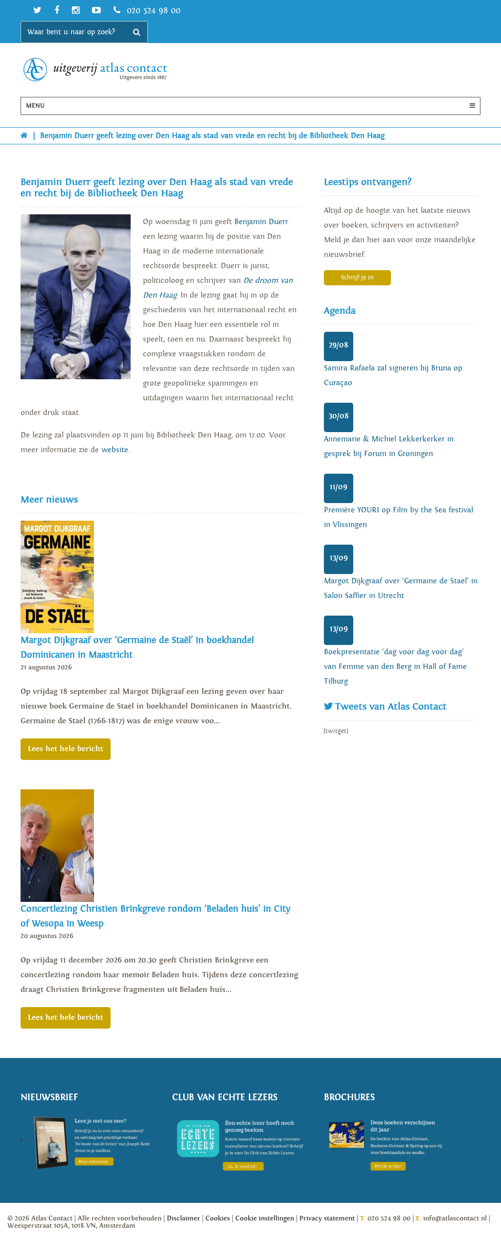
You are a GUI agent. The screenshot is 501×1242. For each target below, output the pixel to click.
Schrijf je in (357, 277)
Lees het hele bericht (65, 749)
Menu (35, 106)
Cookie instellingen (264, 1218)
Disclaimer (183, 1218)
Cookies (217, 1218)
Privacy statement (327, 1218)
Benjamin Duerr (261, 222)
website (114, 450)
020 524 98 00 (152, 10)
